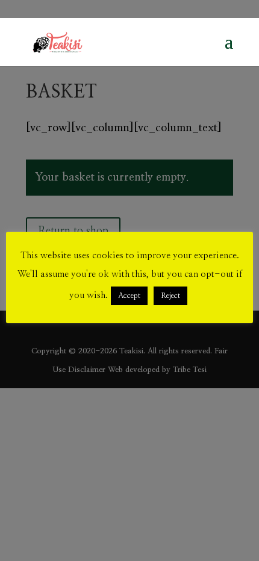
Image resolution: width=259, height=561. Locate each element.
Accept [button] (129, 296)
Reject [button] (170, 296)
